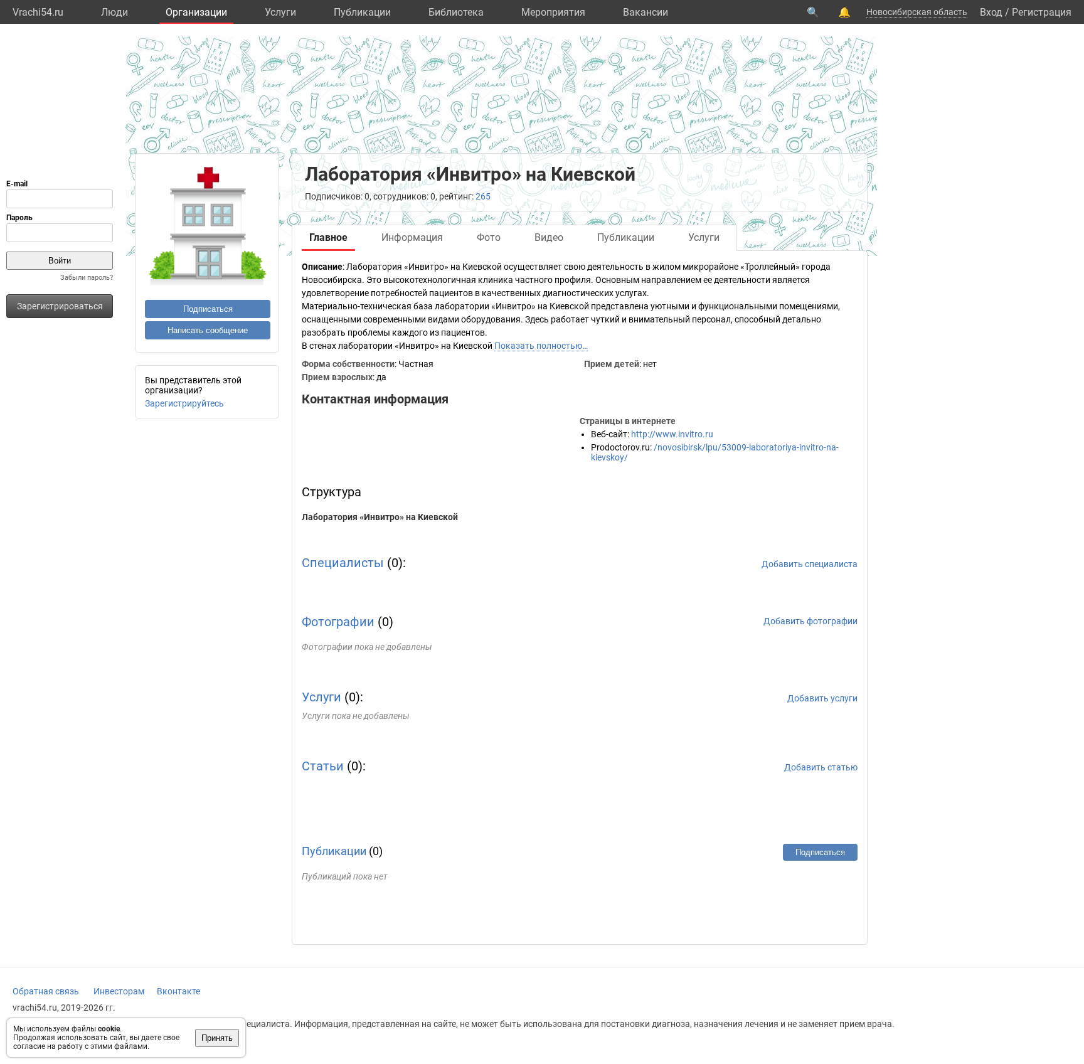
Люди (114, 12)
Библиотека (456, 12)
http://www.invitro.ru (672, 434)
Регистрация (1041, 12)
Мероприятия (553, 12)
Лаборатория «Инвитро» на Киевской (380, 517)
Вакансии (645, 12)
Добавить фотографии (810, 621)
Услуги (280, 12)
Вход (991, 12)
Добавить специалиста (810, 564)
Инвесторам (118, 991)
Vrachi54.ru (38, 12)
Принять (217, 1038)
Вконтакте (178, 991)
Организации (196, 12)
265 (483, 196)
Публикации (362, 12)
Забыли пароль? (86, 278)
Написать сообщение (207, 330)
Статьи (323, 766)
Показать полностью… (541, 346)
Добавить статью (821, 767)
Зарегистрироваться (60, 306)
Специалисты (343, 562)
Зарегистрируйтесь (184, 403)
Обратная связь (46, 991)
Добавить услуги (822, 698)
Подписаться (208, 309)
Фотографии (338, 621)
